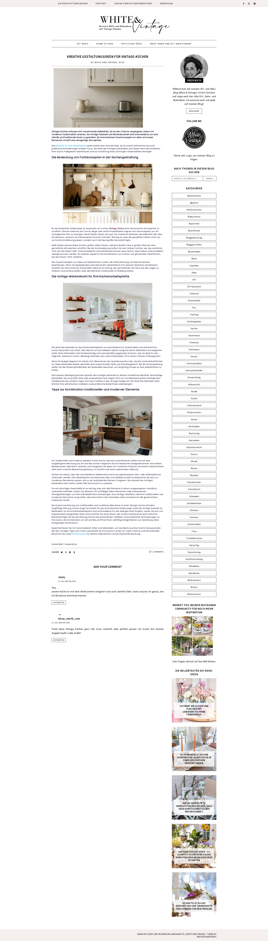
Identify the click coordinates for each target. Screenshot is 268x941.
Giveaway (194, 342)
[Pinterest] (255, 3)
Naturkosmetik (194, 447)
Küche (194, 419)
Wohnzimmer (194, 594)
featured (194, 293)
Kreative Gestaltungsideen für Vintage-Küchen (107, 56)
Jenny (61, 577)
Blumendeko (194, 251)
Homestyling (194, 377)
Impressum (166, 3)
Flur (194, 307)
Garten (194, 328)
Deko (194, 272)
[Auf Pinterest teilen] (70, 552)
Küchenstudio (79, 533)
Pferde (194, 461)
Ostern (194, 454)
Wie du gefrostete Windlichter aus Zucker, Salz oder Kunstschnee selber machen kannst (194, 807)
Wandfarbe (194, 573)
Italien (194, 398)
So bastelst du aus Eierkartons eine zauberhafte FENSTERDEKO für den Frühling (194, 906)
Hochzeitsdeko (194, 363)
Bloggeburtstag (194, 237)
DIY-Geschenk (194, 286)
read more (194, 111)
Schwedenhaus (194, 503)
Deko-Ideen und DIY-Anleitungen (170, 43)
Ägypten (194, 202)
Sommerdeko (194, 524)
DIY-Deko (82, 43)
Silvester (194, 510)
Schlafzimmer (194, 482)
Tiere (194, 531)
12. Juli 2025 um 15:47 (67, 581)
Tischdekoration (194, 538)
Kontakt (101, 3)
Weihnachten (194, 580)
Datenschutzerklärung (73, 3)
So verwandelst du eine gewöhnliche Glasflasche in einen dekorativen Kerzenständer (194, 759)
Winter (194, 587)
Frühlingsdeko (194, 321)
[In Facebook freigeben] (66, 552)
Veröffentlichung (194, 559)
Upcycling (194, 545)
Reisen (194, 468)
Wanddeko (194, 566)
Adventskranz (194, 195)
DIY (194, 279)
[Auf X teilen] (62, 552)
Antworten (58, 602)
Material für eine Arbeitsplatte (71, 145)
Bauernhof (194, 223)
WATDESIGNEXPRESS (206, 936)
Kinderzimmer (194, 412)
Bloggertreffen (194, 244)
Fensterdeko (194, 300)
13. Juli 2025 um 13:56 (61, 622)
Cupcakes (194, 265)
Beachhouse (194, 230)
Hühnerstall (194, 384)
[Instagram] (249, 3)
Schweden (194, 496)
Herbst (194, 356)
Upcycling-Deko (131, 43)
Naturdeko (194, 440)
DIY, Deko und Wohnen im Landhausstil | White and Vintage (175, 934)
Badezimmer (194, 216)
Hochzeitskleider (194, 370)
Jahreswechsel (194, 405)
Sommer (194, 517)
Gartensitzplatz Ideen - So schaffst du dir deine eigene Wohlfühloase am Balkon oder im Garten (194, 856)
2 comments (158, 551)
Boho (194, 258)
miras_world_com (69, 618)
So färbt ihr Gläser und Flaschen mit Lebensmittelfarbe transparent (194, 710)
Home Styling (104, 43)
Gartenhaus (194, 335)
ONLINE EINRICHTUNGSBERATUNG (133, 3)
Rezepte (194, 475)
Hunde (194, 391)
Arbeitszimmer (194, 209)
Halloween (194, 349)
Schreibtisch (194, 489)
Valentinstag (194, 552)
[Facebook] (243, 3)
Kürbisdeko (194, 426)
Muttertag (194, 433)
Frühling (194, 314)
